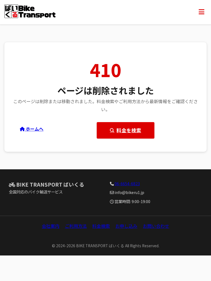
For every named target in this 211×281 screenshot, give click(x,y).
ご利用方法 (76, 226)
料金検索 (101, 226)
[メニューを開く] (201, 12)
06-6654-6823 (127, 183)
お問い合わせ (156, 226)
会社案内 (50, 226)
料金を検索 (128, 130)
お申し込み (126, 226)
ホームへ (34, 128)
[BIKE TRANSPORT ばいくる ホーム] (29, 12)
